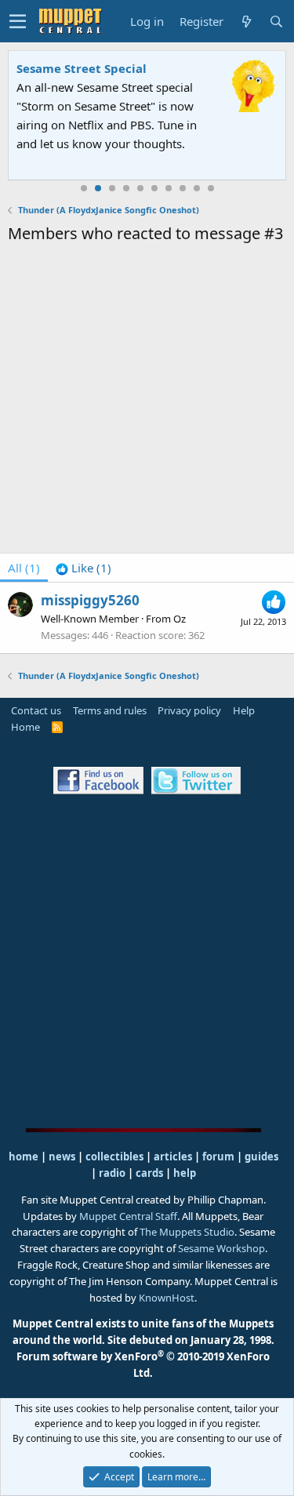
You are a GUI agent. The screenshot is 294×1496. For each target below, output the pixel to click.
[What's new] (246, 21)
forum (218, 1156)
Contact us (36, 710)
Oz (179, 619)
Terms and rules (110, 710)
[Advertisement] (147, 401)
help (184, 1173)
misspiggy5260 (90, 600)
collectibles (114, 1156)
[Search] (276, 21)
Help (244, 710)
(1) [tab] (24, 568)
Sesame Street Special (81, 68)
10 (211, 188)
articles (174, 1156)
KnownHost (166, 1298)
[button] (17, 21)
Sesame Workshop (221, 1248)
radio (112, 1173)
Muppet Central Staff (128, 1216)
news (62, 1156)
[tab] (83, 568)
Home (25, 727)
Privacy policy (189, 710)
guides (261, 1156)
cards (149, 1173)
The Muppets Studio (187, 1232)
